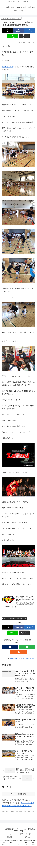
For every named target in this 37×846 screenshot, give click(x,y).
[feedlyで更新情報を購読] (27, 647)
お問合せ (27, 837)
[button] (24, 36)
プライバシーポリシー (27, 834)
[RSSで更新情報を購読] (18, 652)
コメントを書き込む (18, 794)
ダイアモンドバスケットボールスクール (15, 618)
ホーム (10, 834)
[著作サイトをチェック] (10, 647)
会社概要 (10, 837)
